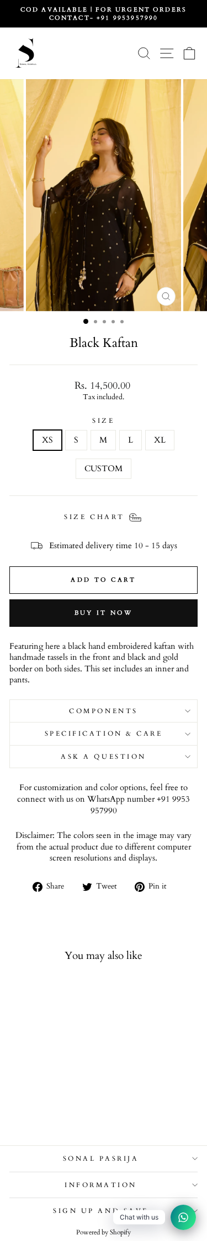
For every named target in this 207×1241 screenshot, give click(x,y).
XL (160, 439)
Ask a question (103, 756)
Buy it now (104, 613)
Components (103, 711)
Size (103, 420)
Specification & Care (104, 733)
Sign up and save (100, 1210)
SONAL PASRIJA (101, 1158)
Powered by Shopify (103, 1232)
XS (47, 439)
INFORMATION (101, 1185)
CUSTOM (103, 468)
